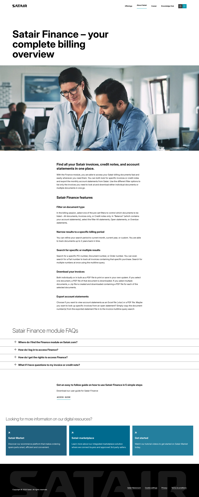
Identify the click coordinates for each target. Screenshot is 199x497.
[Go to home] (19, 6)
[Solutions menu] (184, 6)
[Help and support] (180, 6)
